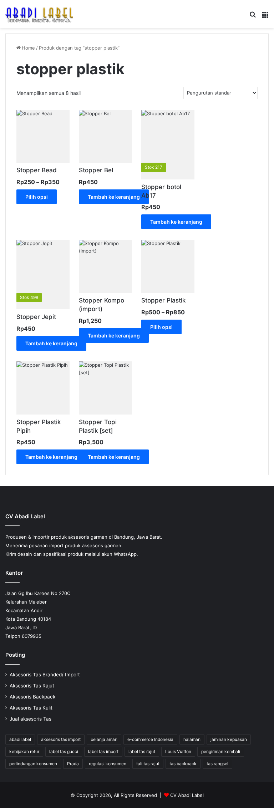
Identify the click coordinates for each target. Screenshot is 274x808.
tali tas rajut (147, 763)
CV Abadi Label (187, 795)
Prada (73, 763)
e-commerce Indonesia (150, 739)
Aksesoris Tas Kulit (31, 708)
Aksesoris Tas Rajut (32, 685)
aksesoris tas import (61, 739)
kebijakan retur (24, 751)
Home (28, 48)
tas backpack (183, 763)
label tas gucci (63, 751)
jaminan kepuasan (228, 739)
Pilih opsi (36, 197)
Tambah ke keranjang (114, 197)
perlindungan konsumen (33, 763)
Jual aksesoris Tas (30, 719)
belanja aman (104, 739)
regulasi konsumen (107, 763)
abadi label (20, 739)
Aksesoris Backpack (32, 697)
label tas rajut (141, 751)
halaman (192, 739)
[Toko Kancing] (39, 14)
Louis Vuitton (178, 751)
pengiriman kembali (220, 751)
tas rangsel (217, 763)
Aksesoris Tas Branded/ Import (45, 674)
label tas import (103, 751)
